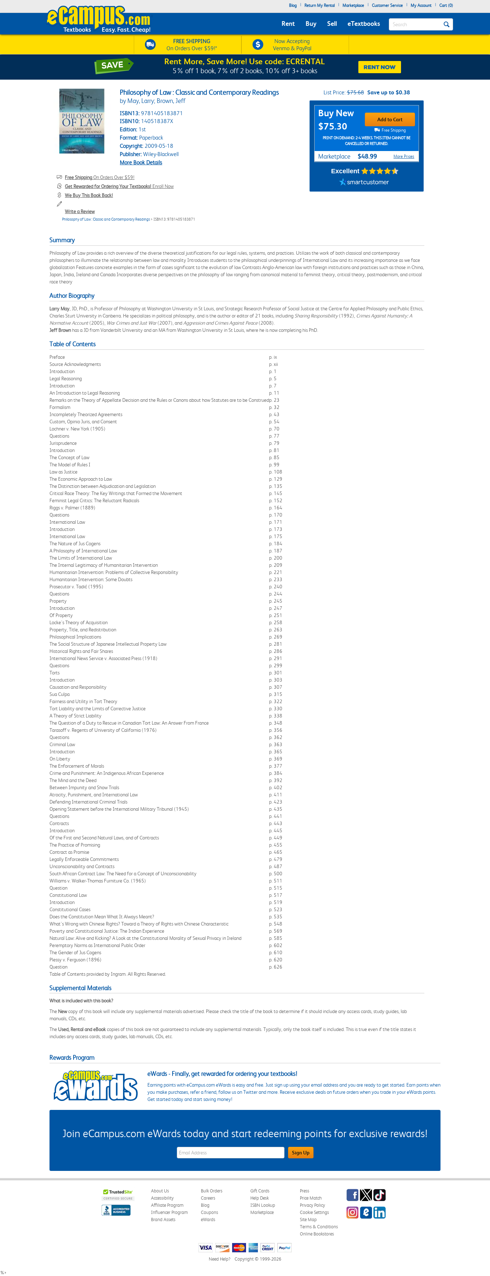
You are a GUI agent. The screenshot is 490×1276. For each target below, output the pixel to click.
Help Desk (259, 1198)
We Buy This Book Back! (89, 195)
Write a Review (80, 211)
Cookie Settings (314, 1212)
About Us (160, 1190)
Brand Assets (163, 1219)
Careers (208, 1198)
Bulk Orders (211, 1190)
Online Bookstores (317, 1234)
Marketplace (353, 5)
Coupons (209, 1212)
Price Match (311, 1198)
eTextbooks (364, 23)
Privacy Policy (312, 1205)
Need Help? (219, 1259)
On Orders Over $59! (100, 177)
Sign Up (301, 1152)
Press (304, 1190)
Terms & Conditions (319, 1226)
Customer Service (387, 5)
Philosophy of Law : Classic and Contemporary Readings (106, 219)
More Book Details (141, 162)
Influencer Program (169, 1212)
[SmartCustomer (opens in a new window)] (364, 182)
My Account (421, 5)
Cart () (446, 5)
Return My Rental (320, 5)
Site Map (308, 1219)
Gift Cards (259, 1190)
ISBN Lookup (262, 1205)
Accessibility (162, 1198)
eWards (208, 1219)
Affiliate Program (167, 1205)
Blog (293, 5)
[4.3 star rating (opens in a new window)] (380, 171)
